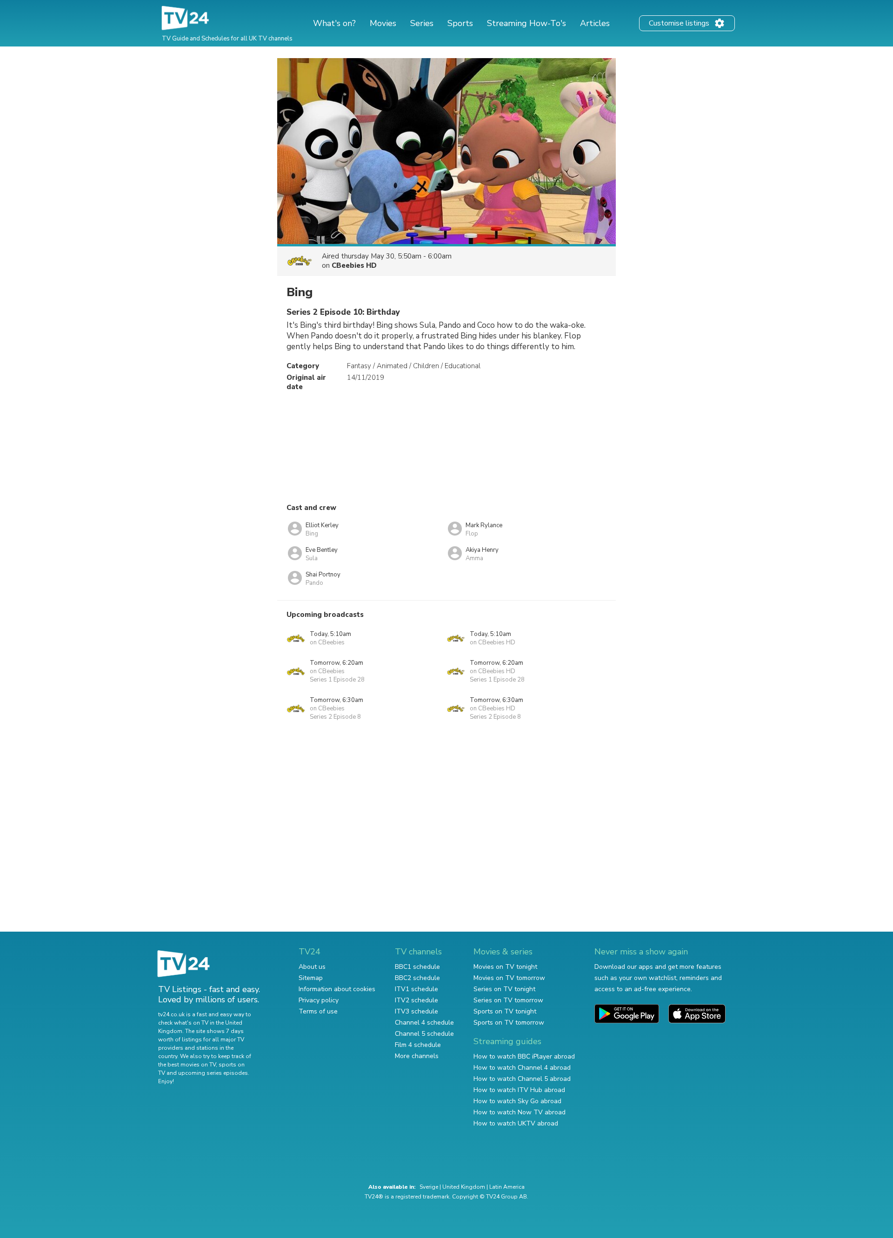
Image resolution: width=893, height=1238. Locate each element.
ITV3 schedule (416, 1011)
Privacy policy (319, 1000)
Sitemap (311, 977)
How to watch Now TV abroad (519, 1112)
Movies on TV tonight (505, 966)
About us (312, 966)
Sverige (429, 1187)
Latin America (507, 1187)
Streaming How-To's (526, 23)
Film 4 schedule (418, 1044)
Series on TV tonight (504, 989)
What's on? (334, 23)
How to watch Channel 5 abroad (522, 1078)
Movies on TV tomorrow (509, 977)
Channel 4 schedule (424, 1022)
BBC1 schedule (417, 966)
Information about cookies (337, 989)
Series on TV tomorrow (508, 1000)
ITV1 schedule (416, 989)
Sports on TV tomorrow (508, 1022)
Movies (383, 23)
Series (421, 23)
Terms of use (318, 1011)
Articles (595, 23)
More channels (417, 1056)
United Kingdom (463, 1187)
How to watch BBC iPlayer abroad (524, 1056)
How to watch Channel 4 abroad (522, 1067)
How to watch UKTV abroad (515, 1123)
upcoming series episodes (213, 1073)
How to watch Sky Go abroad (517, 1101)
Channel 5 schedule (424, 1033)
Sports (460, 23)
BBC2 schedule (417, 977)
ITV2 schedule (416, 1000)
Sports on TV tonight (504, 1011)
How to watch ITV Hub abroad (519, 1090)
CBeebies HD (354, 265)
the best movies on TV (187, 1064)
